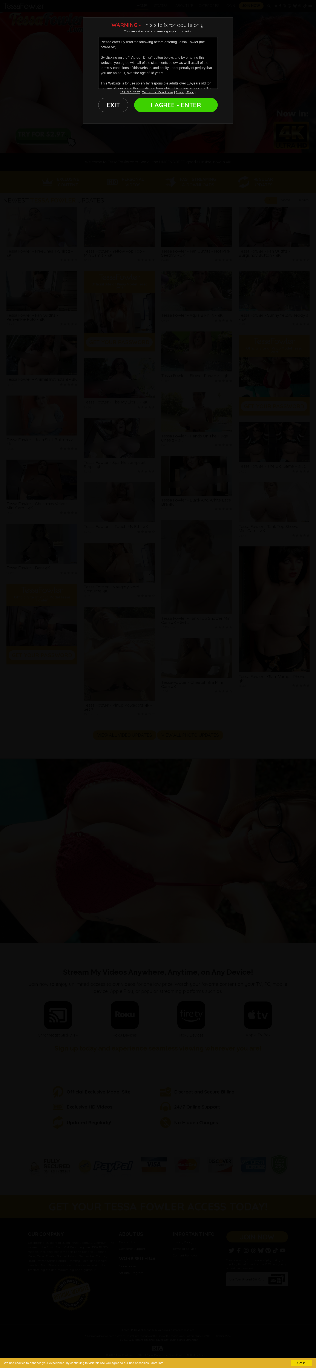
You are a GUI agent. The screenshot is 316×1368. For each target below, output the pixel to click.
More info (156, 1363)
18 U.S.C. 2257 (130, 92)
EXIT (113, 105)
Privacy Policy (186, 92)
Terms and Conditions (157, 92)
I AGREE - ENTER (176, 105)
